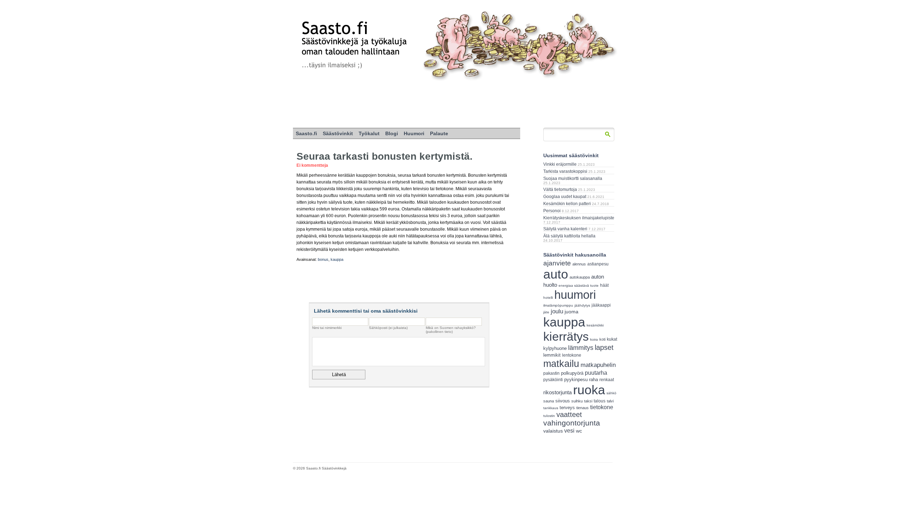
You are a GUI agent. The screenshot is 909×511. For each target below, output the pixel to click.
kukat (612, 339)
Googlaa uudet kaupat (564, 196)
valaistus (553, 431)
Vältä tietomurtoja (560, 189)
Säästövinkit (338, 133)
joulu (557, 311)
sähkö (611, 393)
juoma (571, 311)
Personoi (552, 210)
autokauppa (580, 277)
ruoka (589, 390)
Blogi (391, 133)
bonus (323, 259)
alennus (579, 264)
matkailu (561, 363)
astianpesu (598, 264)
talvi (610, 401)
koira (594, 339)
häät (604, 285)
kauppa (337, 259)
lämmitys (580, 347)
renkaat (606, 379)
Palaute (439, 133)
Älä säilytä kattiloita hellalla (569, 235)
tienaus (582, 408)
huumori (575, 294)
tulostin (549, 416)
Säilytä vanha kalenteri (565, 228)
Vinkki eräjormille (560, 164)
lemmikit (552, 355)
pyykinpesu (576, 379)
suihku (577, 401)
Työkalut (369, 133)
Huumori (414, 133)
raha (593, 379)
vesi (569, 431)
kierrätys (566, 336)
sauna (548, 401)
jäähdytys (582, 305)
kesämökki (595, 325)
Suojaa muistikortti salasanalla (572, 178)
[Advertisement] (454, 105)
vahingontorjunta (571, 423)
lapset (604, 347)
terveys (567, 407)
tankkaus (550, 408)
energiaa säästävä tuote (579, 285)
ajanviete (557, 263)
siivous (562, 400)
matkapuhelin (598, 365)
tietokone (601, 407)
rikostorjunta (557, 392)
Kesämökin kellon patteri (567, 203)
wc (579, 431)
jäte (546, 312)
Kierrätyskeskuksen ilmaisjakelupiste (578, 217)
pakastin (551, 373)
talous (599, 401)
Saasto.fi (306, 133)
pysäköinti (553, 379)
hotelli (548, 298)
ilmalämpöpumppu (558, 305)
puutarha (596, 372)
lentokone (571, 355)
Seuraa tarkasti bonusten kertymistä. (384, 156)
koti (602, 339)
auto (555, 274)
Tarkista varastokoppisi (565, 171)
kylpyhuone (555, 348)
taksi (588, 401)
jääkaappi (601, 305)
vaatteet (569, 414)
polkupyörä (572, 373)
